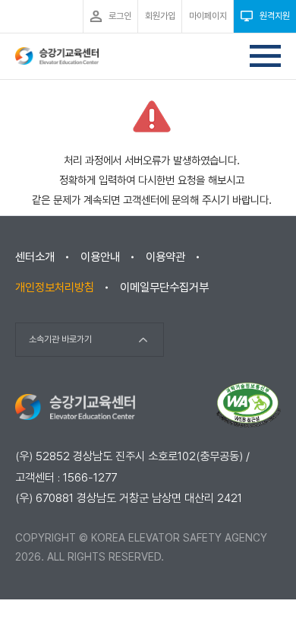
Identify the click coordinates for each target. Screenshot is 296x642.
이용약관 (165, 257)
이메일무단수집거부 (164, 287)
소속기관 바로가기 (60, 339)
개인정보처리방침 (54, 287)
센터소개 (35, 257)
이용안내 (100, 257)
